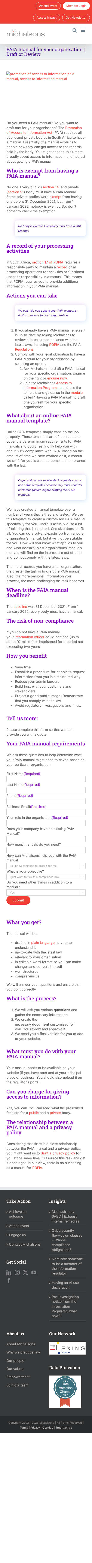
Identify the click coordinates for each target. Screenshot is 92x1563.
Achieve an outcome (18, 1213)
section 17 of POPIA (47, 262)
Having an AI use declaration (65, 1284)
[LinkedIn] (8, 1272)
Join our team (17, 1385)
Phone (19, 795)
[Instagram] (17, 1272)
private (55, 1113)
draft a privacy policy (58, 1153)
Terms (24, 1427)
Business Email (26, 807)
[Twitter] (25, 1272)
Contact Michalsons (24, 1244)
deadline (20, 606)
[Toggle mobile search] (75, 30)
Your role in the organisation (37, 817)
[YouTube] (33, 1272)
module (77, 392)
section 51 (16, 192)
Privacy (35, 1427)
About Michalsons (20, 1344)
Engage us (17, 1235)
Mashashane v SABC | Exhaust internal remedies (65, 1216)
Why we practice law (23, 1352)
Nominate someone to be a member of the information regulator (67, 1266)
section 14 (50, 187)
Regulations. (24, 349)
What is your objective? (25, 871)
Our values (14, 1369)
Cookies (47, 1427)
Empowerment (18, 1377)
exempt (55, 197)
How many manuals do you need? (33, 844)
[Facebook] (8, 1280)
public (34, 1113)
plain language (43, 942)
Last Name (23, 784)
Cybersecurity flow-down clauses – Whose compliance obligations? (67, 1240)
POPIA (54, 344)
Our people (15, 1360)
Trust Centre (64, 1427)
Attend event (19, 1226)
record (62, 267)
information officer (29, 637)
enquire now (57, 378)
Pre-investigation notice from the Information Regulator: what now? (65, 1306)
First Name (23, 774)
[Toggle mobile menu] (83, 30)
